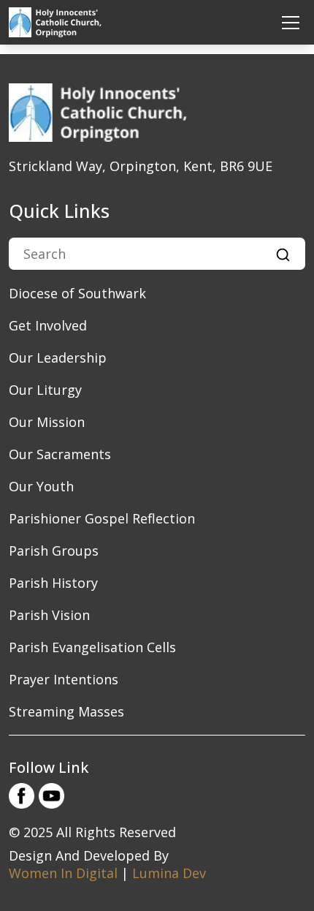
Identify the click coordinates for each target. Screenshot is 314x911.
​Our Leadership (58, 357)
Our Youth (41, 486)
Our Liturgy (45, 389)
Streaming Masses (66, 711)
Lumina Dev (169, 873)
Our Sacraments (60, 454)
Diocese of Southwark (77, 293)
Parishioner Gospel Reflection (102, 518)
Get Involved (48, 325)
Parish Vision (49, 615)
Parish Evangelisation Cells (92, 647)
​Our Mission (47, 422)
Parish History (53, 582)
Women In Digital (63, 873)
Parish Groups (54, 550)
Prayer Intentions (63, 679)
